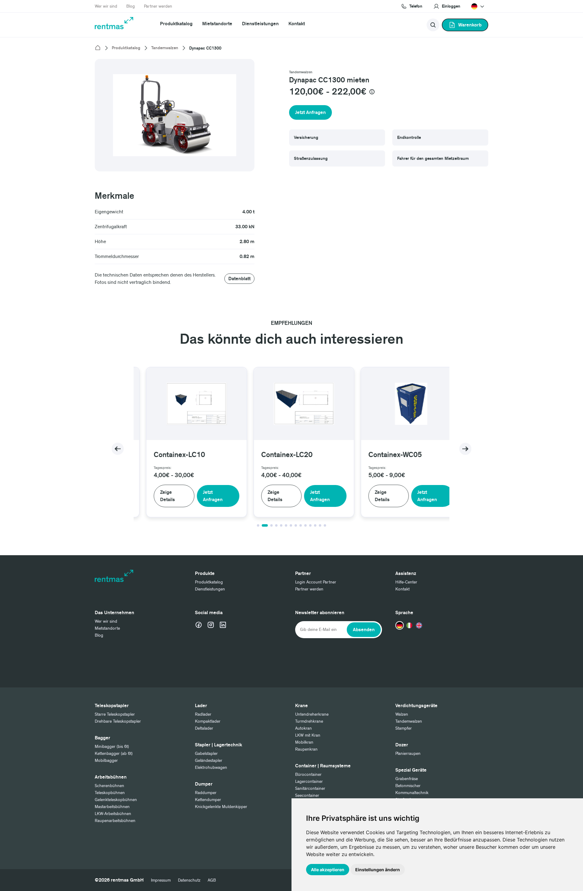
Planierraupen (408, 753)
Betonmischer (408, 785)
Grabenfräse (406, 778)
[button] (447, 6)
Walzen (401, 714)
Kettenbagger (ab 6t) (114, 753)
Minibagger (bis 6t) (112, 746)
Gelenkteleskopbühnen (116, 799)
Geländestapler (208, 760)
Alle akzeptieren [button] (327, 869)
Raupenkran (306, 749)
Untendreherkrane (312, 714)
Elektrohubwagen (211, 767)
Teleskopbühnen (110, 792)
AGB (212, 880)
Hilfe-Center (406, 582)
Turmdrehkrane (309, 721)
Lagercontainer (309, 781)
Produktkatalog (176, 24)
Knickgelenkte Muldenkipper (221, 806)
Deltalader (204, 728)
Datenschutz (189, 880)
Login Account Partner (315, 582)
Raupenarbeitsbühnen (115, 820)
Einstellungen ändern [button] (377, 869)
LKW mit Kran (307, 735)
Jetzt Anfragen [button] (310, 112)
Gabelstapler (206, 753)
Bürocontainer (308, 774)
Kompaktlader (207, 721)
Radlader (203, 714)
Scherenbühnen (109, 785)
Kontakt (296, 24)
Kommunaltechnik (411, 792)
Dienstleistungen (260, 24)
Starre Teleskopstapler (115, 714)
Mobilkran (304, 742)
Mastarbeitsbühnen (112, 806)
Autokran (303, 728)
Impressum (161, 880)
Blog (130, 6)
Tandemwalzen (164, 48)
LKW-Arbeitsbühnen (113, 813)
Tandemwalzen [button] (300, 72)
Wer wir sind (106, 6)
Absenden (364, 630)
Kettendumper (208, 799)
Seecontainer (307, 795)
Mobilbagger (106, 760)
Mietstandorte (217, 24)
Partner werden (158, 6)
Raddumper (205, 792)
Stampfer (403, 728)
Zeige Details (155, 496)
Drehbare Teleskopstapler (118, 721)
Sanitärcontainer (310, 788)
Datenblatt (239, 279)
